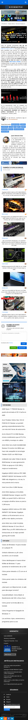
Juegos (10, 126)
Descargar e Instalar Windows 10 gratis (13, 669)
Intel (19, 126)
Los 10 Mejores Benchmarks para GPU (13, 684)
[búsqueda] (25, 2)
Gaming (23, 126)
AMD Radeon (4, 129)
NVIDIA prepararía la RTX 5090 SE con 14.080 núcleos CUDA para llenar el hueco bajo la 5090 (14, 268)
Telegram (8, 702)
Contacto (6, 643)
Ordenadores (4, 126)
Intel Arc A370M (5, 131)
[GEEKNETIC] (14, 7)
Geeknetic (5, 23)
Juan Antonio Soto (7, 41)
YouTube (8, 699)
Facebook (8, 694)
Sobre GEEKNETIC (8, 636)
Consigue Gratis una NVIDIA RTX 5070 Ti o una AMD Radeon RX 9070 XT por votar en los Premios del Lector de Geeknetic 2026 (14, 218)
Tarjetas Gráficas (11, 23)
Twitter (7, 697)
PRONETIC (3, 716)
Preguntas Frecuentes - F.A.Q (11, 641)
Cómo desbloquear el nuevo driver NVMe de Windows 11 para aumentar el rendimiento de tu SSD (14, 563)
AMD (15, 126)
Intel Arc (11, 129)
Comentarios (13, 119)
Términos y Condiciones (9, 638)
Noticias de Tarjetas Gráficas (21, 23)
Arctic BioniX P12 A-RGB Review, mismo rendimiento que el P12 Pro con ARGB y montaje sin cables (14, 437)
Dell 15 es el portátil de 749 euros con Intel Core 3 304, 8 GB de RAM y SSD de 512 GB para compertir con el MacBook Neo (14, 292)
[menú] (2, 2)
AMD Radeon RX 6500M (19, 129)
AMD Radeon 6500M (14, 61)
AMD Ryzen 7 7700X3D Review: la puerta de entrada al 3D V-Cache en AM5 (14, 412)
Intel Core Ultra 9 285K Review (12, 487)
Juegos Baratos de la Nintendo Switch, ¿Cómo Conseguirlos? (13, 672)
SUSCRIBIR (6, 709)
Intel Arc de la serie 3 (7, 48)
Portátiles (23, 124)
